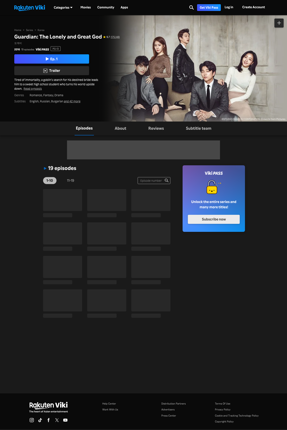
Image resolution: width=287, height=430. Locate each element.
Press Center (168, 415)
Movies (85, 7)
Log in (229, 7)
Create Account (253, 7)
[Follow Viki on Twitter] (56, 421)
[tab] (84, 128)
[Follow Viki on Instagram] (31, 421)
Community (105, 7)
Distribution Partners (173, 403)
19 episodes (27, 49)
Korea (41, 30)
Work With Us (110, 409)
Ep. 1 (54, 59)
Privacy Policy (222, 409)
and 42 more (72, 101)
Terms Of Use (222, 403)
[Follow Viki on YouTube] (65, 421)
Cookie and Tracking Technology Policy (237, 415)
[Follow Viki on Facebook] (48, 421)
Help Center (109, 403)
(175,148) (115, 36)
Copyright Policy (224, 421)
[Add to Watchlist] (279, 23)
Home (17, 30)
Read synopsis (33, 89)
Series (29, 30)
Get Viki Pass (209, 7)
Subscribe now (214, 219)
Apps (124, 7)
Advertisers (168, 409)
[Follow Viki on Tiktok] (40, 421)
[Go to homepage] (29, 7)
